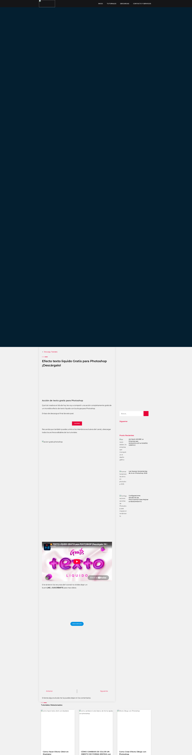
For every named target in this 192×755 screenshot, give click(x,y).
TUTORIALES (111, 4)
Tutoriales (54, 352)
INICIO (100, 4)
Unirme (77, 423)
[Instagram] (134, 426)
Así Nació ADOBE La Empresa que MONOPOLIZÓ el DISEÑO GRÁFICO (138, 442)
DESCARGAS (124, 4)
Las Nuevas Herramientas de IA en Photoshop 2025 (138, 472)
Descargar (77, 624)
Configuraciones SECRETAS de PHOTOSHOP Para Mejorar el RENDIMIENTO (138, 498)
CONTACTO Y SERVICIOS (142, 4)
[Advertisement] (77, 384)
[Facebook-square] (142, 426)
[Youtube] (125, 426)
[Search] (146, 413)
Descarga (47, 352)
